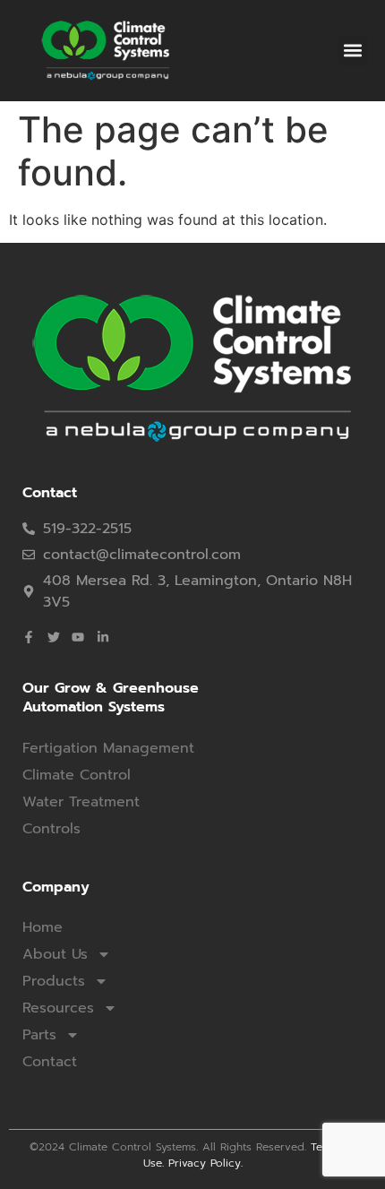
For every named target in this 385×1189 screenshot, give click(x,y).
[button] (352, 50)
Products (53, 981)
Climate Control (76, 775)
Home (42, 927)
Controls (51, 829)
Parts (39, 1035)
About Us (55, 954)
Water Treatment (81, 802)
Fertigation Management (108, 748)
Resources (58, 1008)
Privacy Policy (204, 1163)
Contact (49, 1062)
